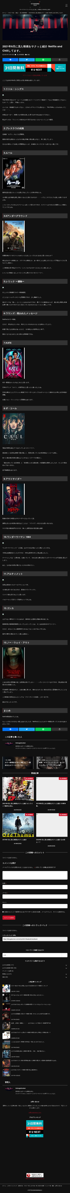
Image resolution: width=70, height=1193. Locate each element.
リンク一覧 (48, 1185)
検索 (64, 955)
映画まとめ (5, 974)
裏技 (53, 1185)
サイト (4, 902)
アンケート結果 (6, 971)
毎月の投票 (41, 1185)
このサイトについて (12, 1185)
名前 (4, 883)
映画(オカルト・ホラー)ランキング (35, 1178)
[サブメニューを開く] (66, 965)
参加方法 (20, 1185)
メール (5, 893)
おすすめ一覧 (34, 1185)
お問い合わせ (58, 1185)
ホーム (4, 1185)
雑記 (28, 54)
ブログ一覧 (27, 1185)
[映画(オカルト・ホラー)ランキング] (35, 1175)
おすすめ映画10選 (7, 968)
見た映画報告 (21, 54)
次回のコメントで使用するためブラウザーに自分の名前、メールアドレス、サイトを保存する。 (35, 912)
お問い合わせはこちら (35, 1112)
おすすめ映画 (6, 965)
